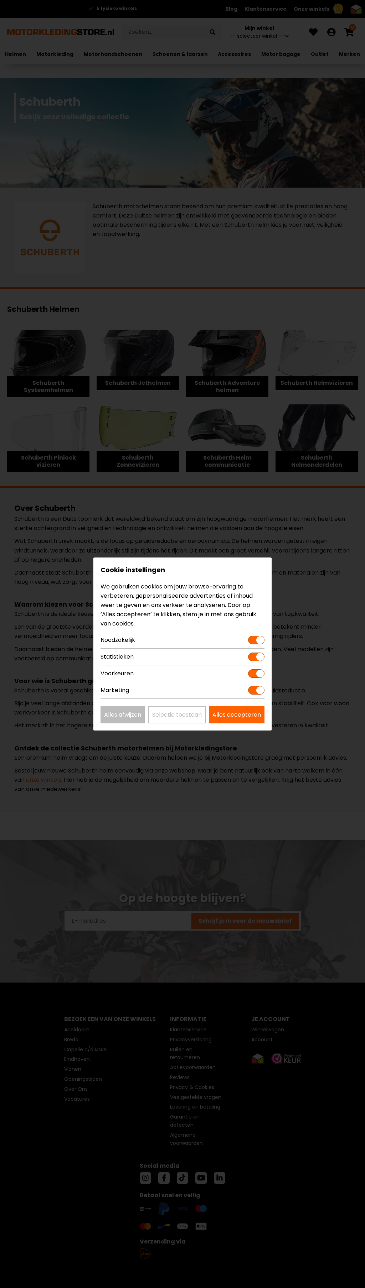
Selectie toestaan (177, 715)
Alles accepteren (236, 715)
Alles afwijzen (122, 715)
